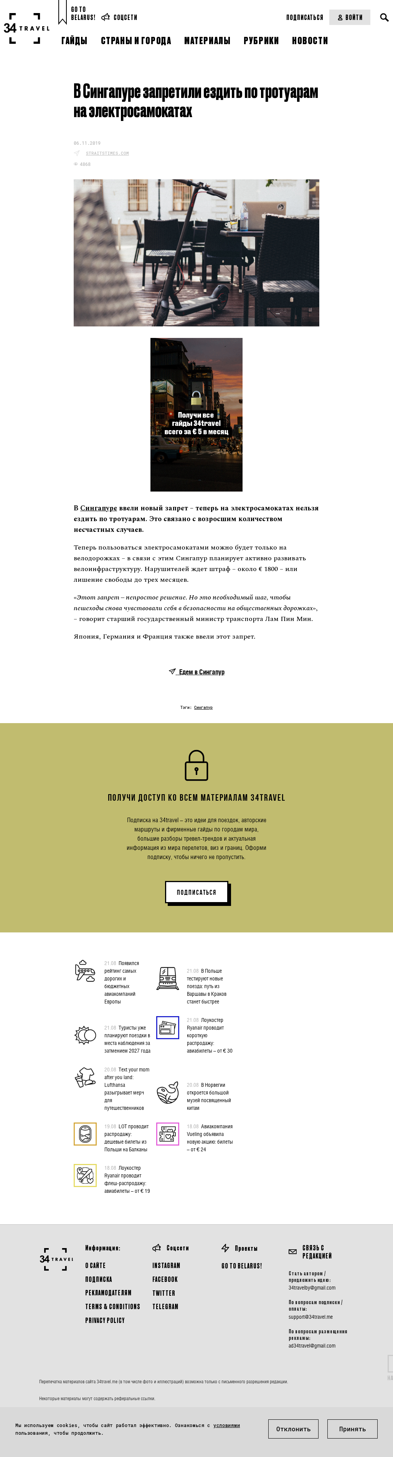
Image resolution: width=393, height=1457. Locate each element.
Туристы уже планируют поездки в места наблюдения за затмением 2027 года (127, 1039)
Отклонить (293, 1429)
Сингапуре (98, 508)
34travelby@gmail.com (312, 1288)
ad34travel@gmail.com (312, 1346)
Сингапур (203, 707)
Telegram (165, 1306)
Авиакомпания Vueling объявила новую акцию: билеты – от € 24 (210, 1137)
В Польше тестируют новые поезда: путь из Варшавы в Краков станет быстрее (206, 986)
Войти (354, 17)
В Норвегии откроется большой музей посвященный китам (209, 1096)
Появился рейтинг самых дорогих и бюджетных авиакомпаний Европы (121, 982)
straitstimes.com (107, 153)
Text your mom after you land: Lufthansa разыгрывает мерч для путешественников (126, 1088)
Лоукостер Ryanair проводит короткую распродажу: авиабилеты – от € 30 (210, 1035)
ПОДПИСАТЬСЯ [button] (196, 892)
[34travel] (27, 28)
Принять (352, 1429)
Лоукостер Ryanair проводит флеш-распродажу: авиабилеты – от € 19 (127, 1179)
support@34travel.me (311, 1317)
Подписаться (305, 17)
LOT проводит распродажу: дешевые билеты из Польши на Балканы (126, 1137)
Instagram (166, 1265)
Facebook (165, 1279)
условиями (226, 1425)
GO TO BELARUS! (241, 1265)
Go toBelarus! (83, 13)
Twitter (163, 1292)
